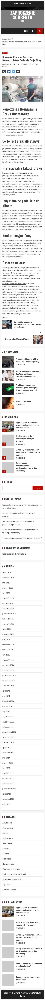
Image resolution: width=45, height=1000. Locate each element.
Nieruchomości (8, 864)
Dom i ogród (7, 843)
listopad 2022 (8, 784)
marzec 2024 (7, 706)
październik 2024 (9, 675)
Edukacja (5, 849)
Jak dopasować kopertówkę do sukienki (8, 980)
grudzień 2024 (8, 665)
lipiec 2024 (6, 691)
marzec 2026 (7, 588)
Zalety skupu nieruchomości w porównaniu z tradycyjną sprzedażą (8, 467)
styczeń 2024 (8, 717)
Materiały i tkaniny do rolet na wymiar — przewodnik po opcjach (8, 454)
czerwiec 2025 (8, 634)
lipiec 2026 (6, 572)
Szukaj (8, 482)
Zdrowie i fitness (9, 890)
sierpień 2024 (8, 686)
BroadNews (33, 992)
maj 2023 (6, 758)
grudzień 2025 (8, 603)
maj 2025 (6, 639)
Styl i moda (6, 885)
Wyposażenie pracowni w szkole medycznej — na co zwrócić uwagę (8, 426)
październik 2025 (9, 614)
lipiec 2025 (6, 629)
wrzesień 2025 (8, 619)
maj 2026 (6, 583)
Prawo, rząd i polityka (11, 869)
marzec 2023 (7, 763)
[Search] (33, 31)
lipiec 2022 (6, 794)
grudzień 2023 (8, 722)
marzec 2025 (7, 650)
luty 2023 (6, 768)
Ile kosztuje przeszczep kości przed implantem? (22, 538)
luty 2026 (6, 593)
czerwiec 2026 (8, 578)
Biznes (5, 53)
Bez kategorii (7, 828)
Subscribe (40, 31)
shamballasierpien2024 (11, 879)
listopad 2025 (8, 608)
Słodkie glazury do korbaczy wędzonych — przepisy (8, 440)
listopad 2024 (8, 670)
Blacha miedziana (8, 403)
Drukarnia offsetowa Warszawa (14, 284)
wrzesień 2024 (8, 681)
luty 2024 (6, 711)
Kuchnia (5, 854)
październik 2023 (9, 732)
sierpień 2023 (8, 742)
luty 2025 (6, 655)
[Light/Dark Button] (26, 31)
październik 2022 (9, 789)
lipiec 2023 (6, 748)
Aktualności (7, 823)
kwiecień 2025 (8, 645)
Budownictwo (7, 838)
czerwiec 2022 (8, 799)
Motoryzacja (7, 859)
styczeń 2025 (8, 660)
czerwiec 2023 (8, 753)
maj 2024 (6, 696)
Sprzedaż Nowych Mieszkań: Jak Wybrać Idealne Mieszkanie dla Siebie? (8, 375)
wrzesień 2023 (8, 737)
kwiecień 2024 (8, 701)
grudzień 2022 (8, 778)
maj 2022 (6, 804)
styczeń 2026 (8, 598)
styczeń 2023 (8, 773)
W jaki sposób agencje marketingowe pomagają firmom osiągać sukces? (8, 389)
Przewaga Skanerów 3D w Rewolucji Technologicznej (8, 362)
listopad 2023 (8, 727)
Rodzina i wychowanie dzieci (14, 874)
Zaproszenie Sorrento (22, 15)
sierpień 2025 (8, 624)
